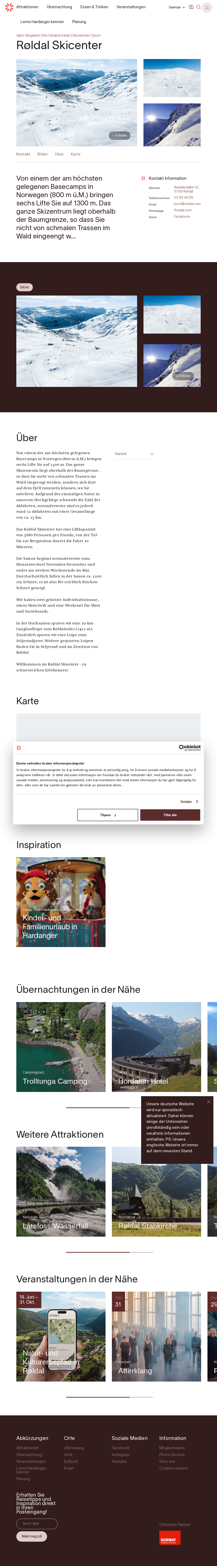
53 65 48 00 (183, 197)
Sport (96, 35)
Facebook (182, 216)
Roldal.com (183, 210)
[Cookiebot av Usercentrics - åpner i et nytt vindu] (182, 748)
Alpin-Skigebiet (28, 35)
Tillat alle (170, 815)
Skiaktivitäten (60, 35)
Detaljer (186, 801)
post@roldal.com (187, 204)
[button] (207, 8)
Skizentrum (81, 35)
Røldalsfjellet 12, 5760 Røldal (186, 189)
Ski (44, 35)
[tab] (24, 287)
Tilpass (105, 815)
